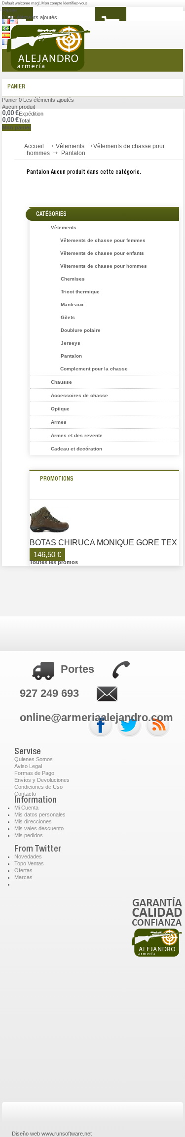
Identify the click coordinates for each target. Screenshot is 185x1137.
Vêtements (70, 146)
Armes (59, 422)
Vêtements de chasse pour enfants (102, 253)
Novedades (28, 856)
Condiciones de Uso (38, 787)
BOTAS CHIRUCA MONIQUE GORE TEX (103, 542)
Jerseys (70, 343)
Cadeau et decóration (76, 448)
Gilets (68, 317)
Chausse (61, 382)
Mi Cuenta (26, 808)
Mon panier (16, 127)
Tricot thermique (80, 291)
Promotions (57, 479)
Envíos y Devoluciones (42, 780)
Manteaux (72, 304)
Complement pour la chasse (94, 368)
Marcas (23, 877)
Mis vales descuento (39, 828)
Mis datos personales (40, 814)
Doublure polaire (81, 330)
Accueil (34, 146)
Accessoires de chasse (79, 395)
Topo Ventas (29, 863)
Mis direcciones (33, 821)
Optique (60, 408)
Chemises (73, 279)
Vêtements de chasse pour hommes (103, 266)
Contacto (25, 794)
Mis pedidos (28, 835)
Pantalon (71, 356)
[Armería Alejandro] (76, 54)
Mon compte (52, 3)
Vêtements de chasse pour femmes (103, 240)
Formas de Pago (34, 773)
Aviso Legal (28, 766)
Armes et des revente (77, 435)
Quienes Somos (33, 759)
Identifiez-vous (75, 3)
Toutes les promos (54, 562)
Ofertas (23, 870)
